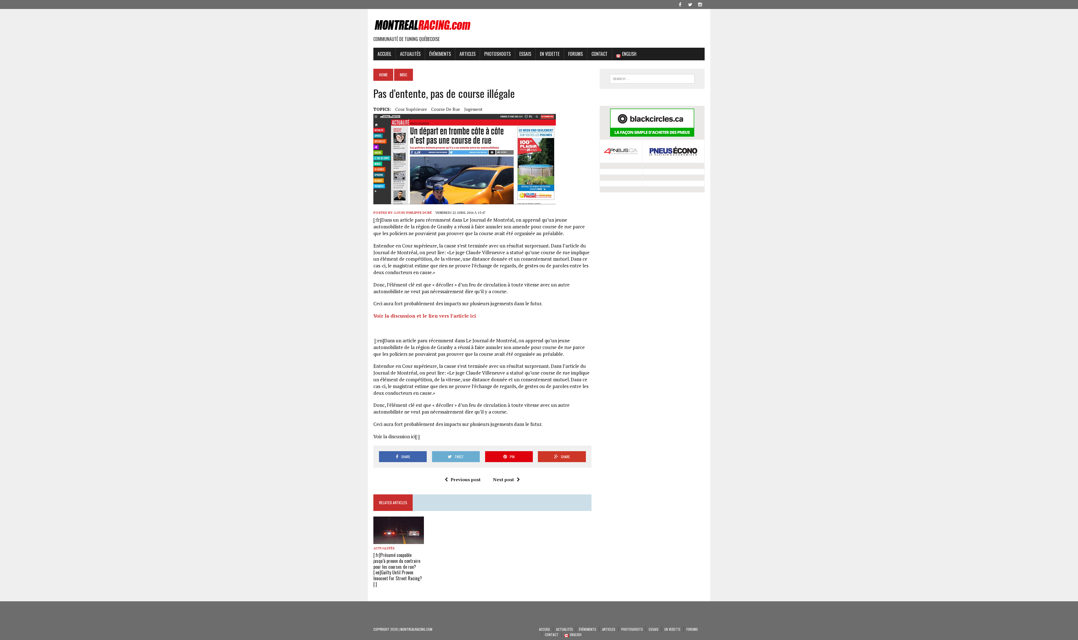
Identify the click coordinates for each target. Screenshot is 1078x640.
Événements (440, 54)
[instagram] (700, 4)
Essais (525, 54)
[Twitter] (690, 4)
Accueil (384, 54)
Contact (599, 54)
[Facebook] (679, 4)
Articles (468, 54)
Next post (503, 479)
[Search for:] (652, 79)
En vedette (549, 54)
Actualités (410, 54)
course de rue (445, 109)
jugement (473, 109)
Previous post (466, 479)
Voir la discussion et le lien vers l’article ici (424, 316)
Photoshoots (497, 54)
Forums (575, 54)
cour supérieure (411, 109)
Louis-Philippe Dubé (413, 212)
